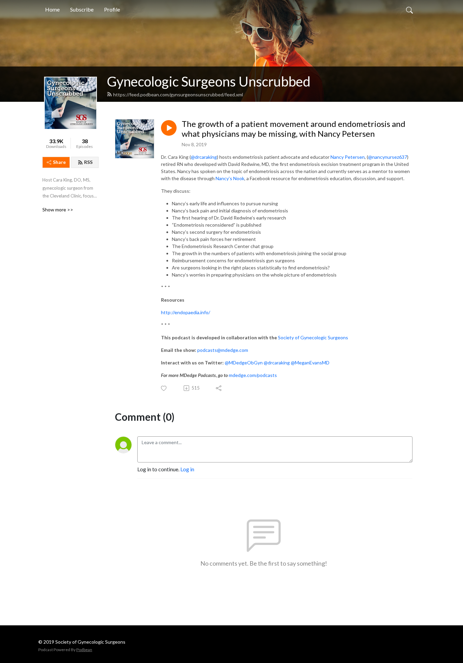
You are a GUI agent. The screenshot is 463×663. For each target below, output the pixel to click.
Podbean (84, 649)
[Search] (409, 9)
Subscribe (82, 9)
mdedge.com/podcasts (253, 375)
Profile (112, 9)
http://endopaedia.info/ (185, 312)
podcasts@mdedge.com (222, 350)
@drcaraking (204, 157)
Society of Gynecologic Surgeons (313, 337)
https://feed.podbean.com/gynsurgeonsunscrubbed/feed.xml (178, 94)
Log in (187, 469)
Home (52, 9)
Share (59, 162)
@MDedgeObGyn (244, 362)
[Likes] (164, 388)
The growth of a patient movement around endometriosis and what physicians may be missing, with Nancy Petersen (293, 128)
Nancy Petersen (347, 157)
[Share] (219, 388)
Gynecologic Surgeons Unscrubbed (208, 81)
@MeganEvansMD (310, 362)
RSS (88, 162)
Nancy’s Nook (230, 178)
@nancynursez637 (387, 157)
